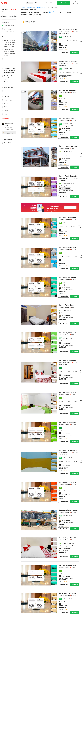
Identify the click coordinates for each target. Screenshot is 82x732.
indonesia (23, 7)
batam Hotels (30, 7)
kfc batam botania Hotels (40, 7)
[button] (13, 9)
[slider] (2, 15)
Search (63, 3)
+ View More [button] (5, 118)
